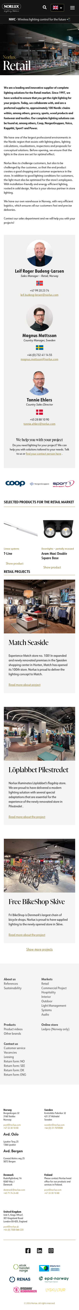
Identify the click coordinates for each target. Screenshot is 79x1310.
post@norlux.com (12, 1124)
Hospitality (48, 992)
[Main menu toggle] (72, 7)
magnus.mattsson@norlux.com (39, 359)
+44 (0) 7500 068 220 (13, 1229)
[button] (45, 8)
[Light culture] (56, 1289)
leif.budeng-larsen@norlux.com (39, 295)
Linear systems (11, 548)
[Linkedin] (39, 1251)
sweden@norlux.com (54, 1124)
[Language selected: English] (57, 7)
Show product (14, 563)
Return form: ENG (15, 1074)
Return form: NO (14, 1061)
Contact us (11, 1044)
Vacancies (10, 1052)
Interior (46, 997)
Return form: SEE (14, 1066)
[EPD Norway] (54, 1279)
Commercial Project (54, 988)
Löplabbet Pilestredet (38, 769)
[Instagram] (51, 1251)
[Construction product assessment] (25, 1289)
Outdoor (46, 1001)
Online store (49, 1025)
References (11, 983)
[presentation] (39, 606)
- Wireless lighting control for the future (37, 19)
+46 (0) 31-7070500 (53, 1127)
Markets (47, 979)
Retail (45, 983)
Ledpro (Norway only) (55, 1029)
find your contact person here (43, 453)
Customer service (14, 1048)
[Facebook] (28, 1251)
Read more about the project (28, 817)
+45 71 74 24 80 (10, 1193)
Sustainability (12, 988)
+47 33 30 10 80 (10, 1127)
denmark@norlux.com (14, 1189)
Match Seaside (29, 642)
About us (10, 979)
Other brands (12, 1033)
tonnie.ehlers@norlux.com (39, 424)
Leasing (9, 1057)
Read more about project (25, 685)
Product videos (13, 1029)
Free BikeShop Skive (37, 901)
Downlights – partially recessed (57, 548)
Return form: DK (14, 1070)
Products (10, 1025)
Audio (45, 1014)
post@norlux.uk (11, 1226)
